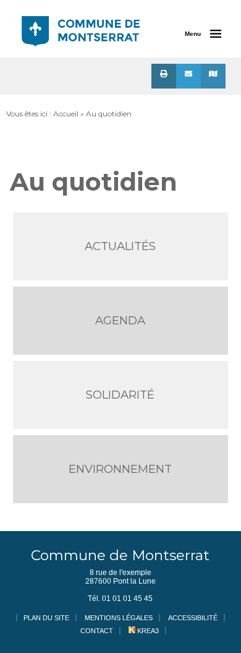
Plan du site (46, 617)
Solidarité (120, 394)
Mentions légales (119, 617)
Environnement (120, 469)
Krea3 (147, 630)
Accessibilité (193, 617)
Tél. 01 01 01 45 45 (120, 598)
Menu (193, 33)
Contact (96, 630)
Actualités (120, 246)
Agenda (120, 320)
